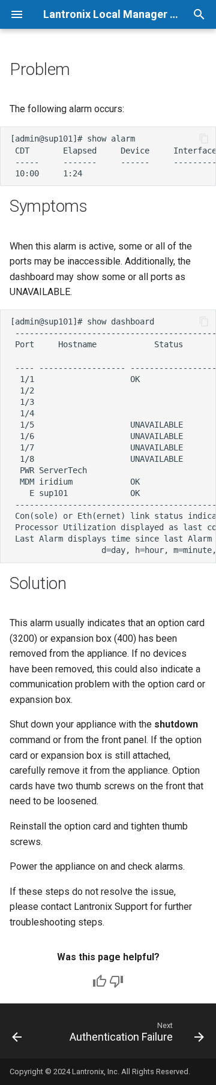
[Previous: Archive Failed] (16, 1034)
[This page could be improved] (116, 981)
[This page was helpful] (99, 981)
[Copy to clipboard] (204, 138)
